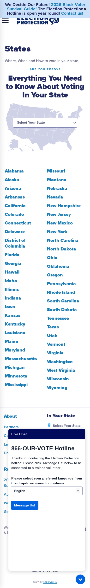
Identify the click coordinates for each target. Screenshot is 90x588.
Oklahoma (58, 266)
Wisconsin (58, 379)
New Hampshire (64, 205)
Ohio (52, 257)
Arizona (13, 188)
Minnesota (16, 376)
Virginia (55, 353)
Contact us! (72, 13)
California (15, 205)
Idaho (11, 280)
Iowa (10, 306)
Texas (53, 327)
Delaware (15, 231)
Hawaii (12, 272)
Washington (60, 361)
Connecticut (18, 223)
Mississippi (16, 384)
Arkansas (15, 197)
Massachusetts (21, 358)
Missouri (56, 171)
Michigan (15, 367)
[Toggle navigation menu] (5, 20)
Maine (11, 341)
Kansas (12, 315)
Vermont (56, 344)
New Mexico (60, 223)
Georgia (13, 263)
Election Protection (38, 20)
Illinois (12, 289)
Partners (11, 427)
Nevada (55, 197)
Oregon (55, 275)
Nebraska (57, 188)
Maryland (15, 350)
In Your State (61, 416)
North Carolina (62, 240)
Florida (12, 254)
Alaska (12, 179)
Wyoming (57, 387)
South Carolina (63, 301)
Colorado (14, 214)
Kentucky (15, 324)
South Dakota (62, 309)
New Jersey (59, 214)
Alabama (14, 171)
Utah (52, 335)
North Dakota (61, 249)
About (10, 416)
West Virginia (61, 370)
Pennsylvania (61, 283)
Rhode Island (61, 292)
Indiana (13, 298)
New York (57, 231)
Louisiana (15, 332)
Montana (56, 179)
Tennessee (58, 318)
